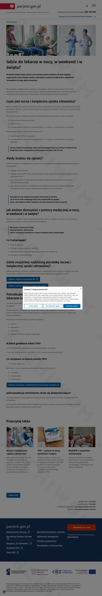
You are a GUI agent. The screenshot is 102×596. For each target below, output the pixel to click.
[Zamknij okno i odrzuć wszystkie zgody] (80, 288)
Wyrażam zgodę (71, 306)
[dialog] (52, 298)
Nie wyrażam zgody (53, 306)
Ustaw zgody (33, 306)
